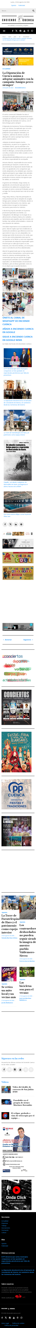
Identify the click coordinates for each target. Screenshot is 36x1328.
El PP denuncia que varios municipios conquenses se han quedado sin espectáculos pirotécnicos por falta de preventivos (16, 1260)
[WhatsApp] (31, 1069)
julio (15, 37)
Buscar (33, 10)
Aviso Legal (5, 1323)
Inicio (4, 37)
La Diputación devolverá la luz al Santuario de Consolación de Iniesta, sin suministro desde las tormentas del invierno (17, 403)
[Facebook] (4, 1069)
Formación (5, 1230)
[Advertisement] (18, 600)
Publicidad (21, 5)
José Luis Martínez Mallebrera (25, 999)
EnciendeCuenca (20, 88)
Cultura (4, 1232)
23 (19, 37)
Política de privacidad (11, 1325)
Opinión (13, 5)
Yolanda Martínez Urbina (9, 938)
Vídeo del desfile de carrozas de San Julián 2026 (23, 1089)
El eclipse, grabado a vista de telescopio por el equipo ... (22, 1115)
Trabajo (4, 1226)
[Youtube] (20, 1069)
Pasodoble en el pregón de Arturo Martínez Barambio (22, 1102)
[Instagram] (14, 1069)
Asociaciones (6, 1228)
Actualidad (26, 37)
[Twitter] (9, 1069)
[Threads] (25, 1069)
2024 (9, 37)
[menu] (4, 31)
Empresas (5, 1223)
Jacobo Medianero (7, 1003)
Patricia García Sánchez (27, 961)
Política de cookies (18, 1323)
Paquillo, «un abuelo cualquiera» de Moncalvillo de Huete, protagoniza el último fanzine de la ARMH (16, 484)
